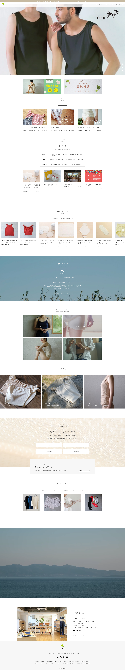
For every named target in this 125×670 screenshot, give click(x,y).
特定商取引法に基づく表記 (74, 661)
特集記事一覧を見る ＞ (62, 105)
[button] (123, 230)
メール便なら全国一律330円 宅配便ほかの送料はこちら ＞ (49, 1)
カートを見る (57, 663)
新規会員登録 (79, 663)
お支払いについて (63, 661)
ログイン (64, 663)
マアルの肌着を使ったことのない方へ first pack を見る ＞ (62, 218)
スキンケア (55, 490)
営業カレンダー (85, 627)
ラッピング (43, 663)
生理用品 (66, 490)
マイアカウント (72, 663)
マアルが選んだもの (70, 4)
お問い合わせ (87, 663)
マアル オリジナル (59, 4)
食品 (83, 490)
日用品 (74, 490)
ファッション (44, 490)
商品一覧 (37, 661)
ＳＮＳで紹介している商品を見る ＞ (62, 149)
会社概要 (42, 661)
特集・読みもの (99, 4)
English (36, 663)
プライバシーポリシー (85, 661)
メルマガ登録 (50, 663)
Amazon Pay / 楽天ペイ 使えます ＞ (81, 1)
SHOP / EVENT (109, 4)
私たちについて (90, 4)
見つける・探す (80, 4)
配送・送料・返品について (52, 661)
